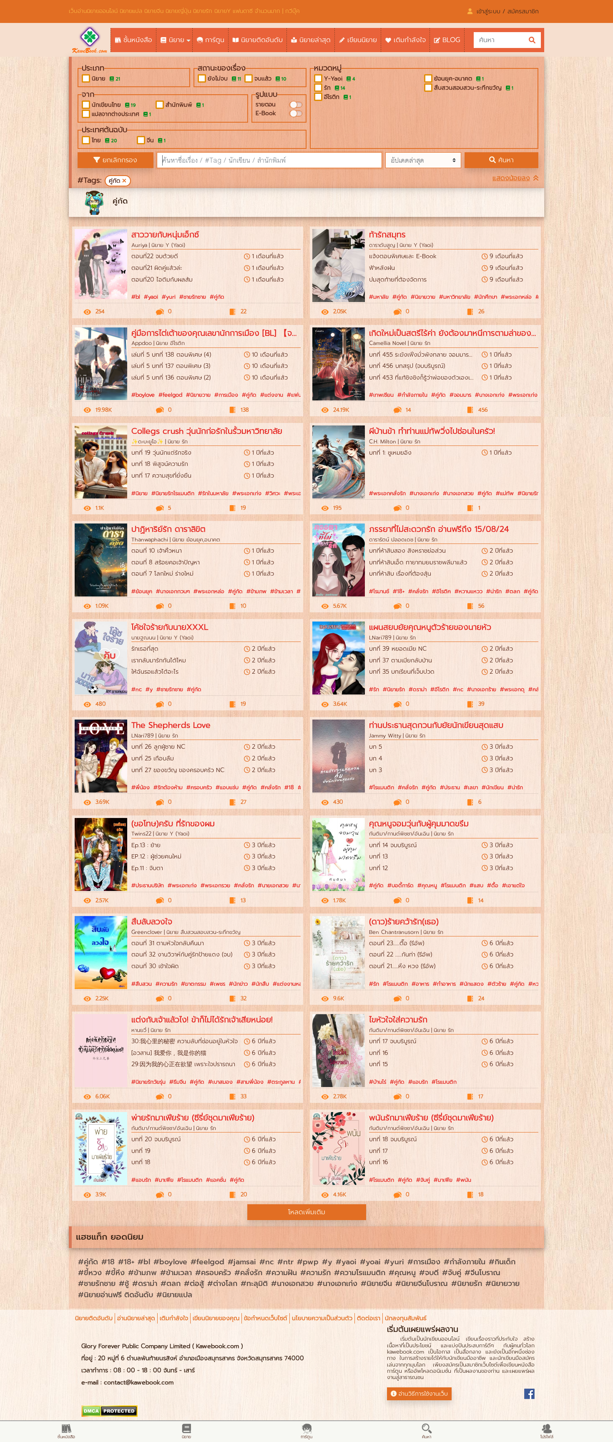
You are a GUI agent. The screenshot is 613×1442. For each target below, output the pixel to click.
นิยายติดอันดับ (94, 1318)
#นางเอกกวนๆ (173, 591)
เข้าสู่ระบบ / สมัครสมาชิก (508, 11)
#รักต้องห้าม (168, 787)
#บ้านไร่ (377, 1082)
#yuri (169, 297)
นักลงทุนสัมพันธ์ (406, 1318)
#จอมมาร (460, 395)
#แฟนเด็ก (298, 395)
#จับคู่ (423, 1180)
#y (149, 689)
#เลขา (471, 787)
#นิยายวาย (423, 297)
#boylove (143, 395)
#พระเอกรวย (215, 885)
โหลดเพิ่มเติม (306, 1212)
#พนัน (463, 1180)
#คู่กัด (217, 297)
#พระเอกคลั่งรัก (387, 493)
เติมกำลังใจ (174, 1318)
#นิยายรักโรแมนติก (172, 493)
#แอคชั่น (216, 1180)
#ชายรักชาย (192, 297)
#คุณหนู (427, 885)
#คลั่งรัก (418, 591)
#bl (135, 297)
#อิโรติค (441, 591)
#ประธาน (450, 787)
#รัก (374, 689)
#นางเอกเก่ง (490, 395)
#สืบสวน (141, 984)
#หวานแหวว (468, 591)
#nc (136, 689)
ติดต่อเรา (368, 1318)
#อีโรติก (439, 689)
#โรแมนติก (381, 787)
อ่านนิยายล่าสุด (136, 1318)
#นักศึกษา (485, 297)
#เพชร (217, 984)
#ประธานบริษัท (147, 885)
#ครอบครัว (199, 787)
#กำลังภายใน (412, 395)
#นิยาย (139, 493)
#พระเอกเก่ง (523, 395)
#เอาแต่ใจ (513, 885)
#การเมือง (226, 395)
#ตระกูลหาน (281, 1082)
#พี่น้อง (140, 787)
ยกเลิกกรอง (118, 160)
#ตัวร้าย (496, 984)
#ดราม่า (418, 689)
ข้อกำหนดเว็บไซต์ (265, 1318)
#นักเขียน (493, 787)
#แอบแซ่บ (227, 787)
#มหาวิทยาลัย (454, 297)
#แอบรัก (418, 1082)
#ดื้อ (492, 885)
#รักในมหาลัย (213, 493)
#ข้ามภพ (256, 591)
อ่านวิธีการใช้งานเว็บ (423, 1393)
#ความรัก (166, 984)
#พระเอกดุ (512, 689)
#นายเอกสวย (273, 885)
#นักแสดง (472, 984)
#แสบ (476, 885)
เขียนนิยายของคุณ (216, 1318)
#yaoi (151, 297)
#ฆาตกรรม (193, 984)
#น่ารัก (494, 591)
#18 (289, 787)
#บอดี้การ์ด (400, 885)
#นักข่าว (238, 984)
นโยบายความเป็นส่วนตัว (322, 1318)
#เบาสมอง (220, 1082)
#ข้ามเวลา (281, 591)
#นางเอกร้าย (481, 689)
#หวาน (536, 984)
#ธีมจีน (177, 1082)
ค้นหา (505, 160)
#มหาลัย (379, 297)
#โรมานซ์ (379, 591)
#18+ (398, 591)
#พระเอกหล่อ (516, 297)
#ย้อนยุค (141, 591)
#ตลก (512, 591)
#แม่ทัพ (505, 493)
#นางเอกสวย (458, 493)
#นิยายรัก (394, 689)
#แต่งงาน (271, 395)
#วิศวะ (272, 493)
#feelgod (170, 395)
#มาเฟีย (164, 1180)
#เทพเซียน (381, 395)
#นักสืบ (260, 984)
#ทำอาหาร (444, 984)
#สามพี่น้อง (250, 1082)
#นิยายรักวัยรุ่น (148, 1082)
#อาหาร (420, 984)
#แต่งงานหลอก (291, 984)
